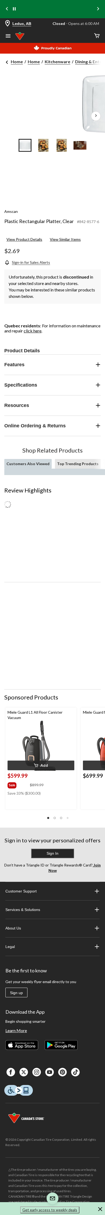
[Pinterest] (62, 1072)
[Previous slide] (7, 9)
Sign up (16, 993)
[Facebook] (10, 1072)
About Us (13, 928)
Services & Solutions (22, 909)
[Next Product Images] (96, 116)
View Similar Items (65, 239)
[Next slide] (98, 9)
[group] (18, 784)
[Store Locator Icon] (7, 23)
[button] (41, 765)
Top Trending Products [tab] (78, 463)
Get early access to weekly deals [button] (49, 1209)
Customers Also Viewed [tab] (28, 463)
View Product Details (24, 239)
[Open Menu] (8, 36)
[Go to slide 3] (61, 145)
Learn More (16, 1030)
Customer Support (21, 891)
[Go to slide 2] (43, 145)
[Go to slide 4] (80, 145)
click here (32, 330)
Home (17, 61)
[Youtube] (49, 1072)
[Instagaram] (36, 1072)
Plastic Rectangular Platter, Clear (39, 221)
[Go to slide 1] (25, 145)
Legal (10, 946)
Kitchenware (57, 61)
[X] (23, 1072)
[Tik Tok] (75, 1072)
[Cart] (97, 36)
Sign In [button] (52, 853)
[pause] (14, 9)
